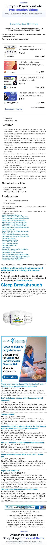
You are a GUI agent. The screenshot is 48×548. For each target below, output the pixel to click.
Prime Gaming (6, 247)
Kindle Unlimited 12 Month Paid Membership (15, 227)
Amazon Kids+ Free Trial (9, 251)
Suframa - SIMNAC (8, 414)
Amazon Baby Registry (9, 238)
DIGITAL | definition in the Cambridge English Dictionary (22, 442)
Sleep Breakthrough (21, 285)
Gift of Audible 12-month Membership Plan (14, 217)
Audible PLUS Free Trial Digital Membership (15, 231)
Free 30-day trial (24, 280)
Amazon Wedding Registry (10, 240)
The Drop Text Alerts (8, 233)
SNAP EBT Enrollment (8, 229)
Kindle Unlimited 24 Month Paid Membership (15, 218)
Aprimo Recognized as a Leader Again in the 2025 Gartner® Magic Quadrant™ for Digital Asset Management (23, 427)
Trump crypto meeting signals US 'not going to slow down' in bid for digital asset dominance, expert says (23, 385)
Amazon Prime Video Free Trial (11, 260)
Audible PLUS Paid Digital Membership (14, 220)
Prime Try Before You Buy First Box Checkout (15, 254)
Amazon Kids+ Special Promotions (12, 252)
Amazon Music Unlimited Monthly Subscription (16, 256)
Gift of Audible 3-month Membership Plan (14, 222)
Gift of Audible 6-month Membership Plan (14, 224)
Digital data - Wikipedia (10, 471)
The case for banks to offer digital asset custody (19, 489)
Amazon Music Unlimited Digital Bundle (14, 258)
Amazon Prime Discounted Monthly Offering (15, 249)
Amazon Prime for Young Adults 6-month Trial (15, 236)
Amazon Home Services (9, 245)
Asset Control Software (24, 24)
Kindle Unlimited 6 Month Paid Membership (15, 235)
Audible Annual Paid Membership (12, 215)
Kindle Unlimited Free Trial (10, 244)
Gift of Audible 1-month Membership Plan (14, 226)
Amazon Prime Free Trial (9, 242)
